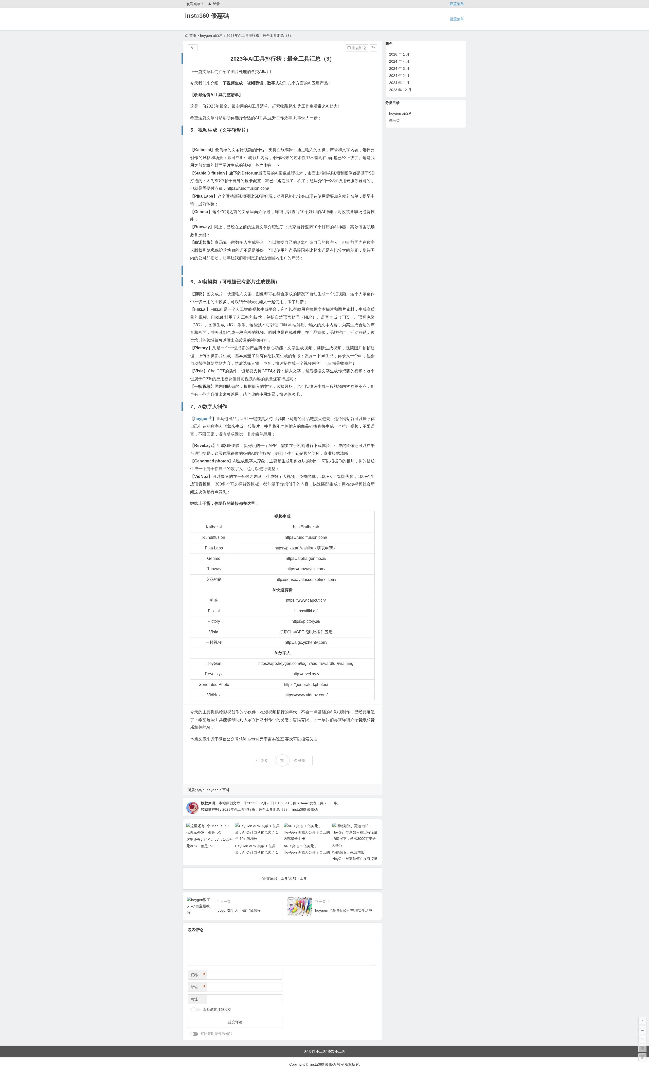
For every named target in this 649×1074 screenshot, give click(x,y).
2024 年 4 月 (399, 61)
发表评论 (358, 48)
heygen (201, 419)
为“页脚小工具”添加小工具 (324, 1051)
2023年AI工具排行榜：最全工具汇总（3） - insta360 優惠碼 (270, 809)
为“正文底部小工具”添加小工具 (282, 878)
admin (303, 803)
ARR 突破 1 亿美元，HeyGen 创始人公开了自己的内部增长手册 (307, 852)
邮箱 (198, 987)
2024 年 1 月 (399, 83)
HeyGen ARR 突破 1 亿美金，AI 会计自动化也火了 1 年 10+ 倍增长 (256, 852)
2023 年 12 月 (400, 90)
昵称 (198, 975)
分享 (301, 760)
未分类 (394, 120)
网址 (194, 999)
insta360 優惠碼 (207, 15)
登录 (216, 4)
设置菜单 (457, 4)
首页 (192, 35)
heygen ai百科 (211, 35)
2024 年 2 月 (399, 76)
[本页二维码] (642, 1057)
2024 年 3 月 (399, 68)
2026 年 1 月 (399, 54)
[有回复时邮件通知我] (194, 1034)
